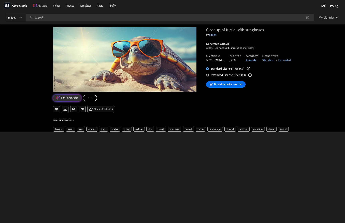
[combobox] (169, 17)
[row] (58, 129)
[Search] (31, 17)
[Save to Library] (56, 109)
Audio (100, 5)
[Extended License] (250, 75)
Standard (268, 60)
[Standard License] (248, 68)
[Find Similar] (73, 109)
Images (70, 5)
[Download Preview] (65, 109)
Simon (212, 35)
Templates (85, 5)
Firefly (112, 5)
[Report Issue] (82, 109)
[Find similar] (307, 18)
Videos (56, 5)
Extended (284, 60)
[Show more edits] (90, 98)
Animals (251, 60)
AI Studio (42, 5)
